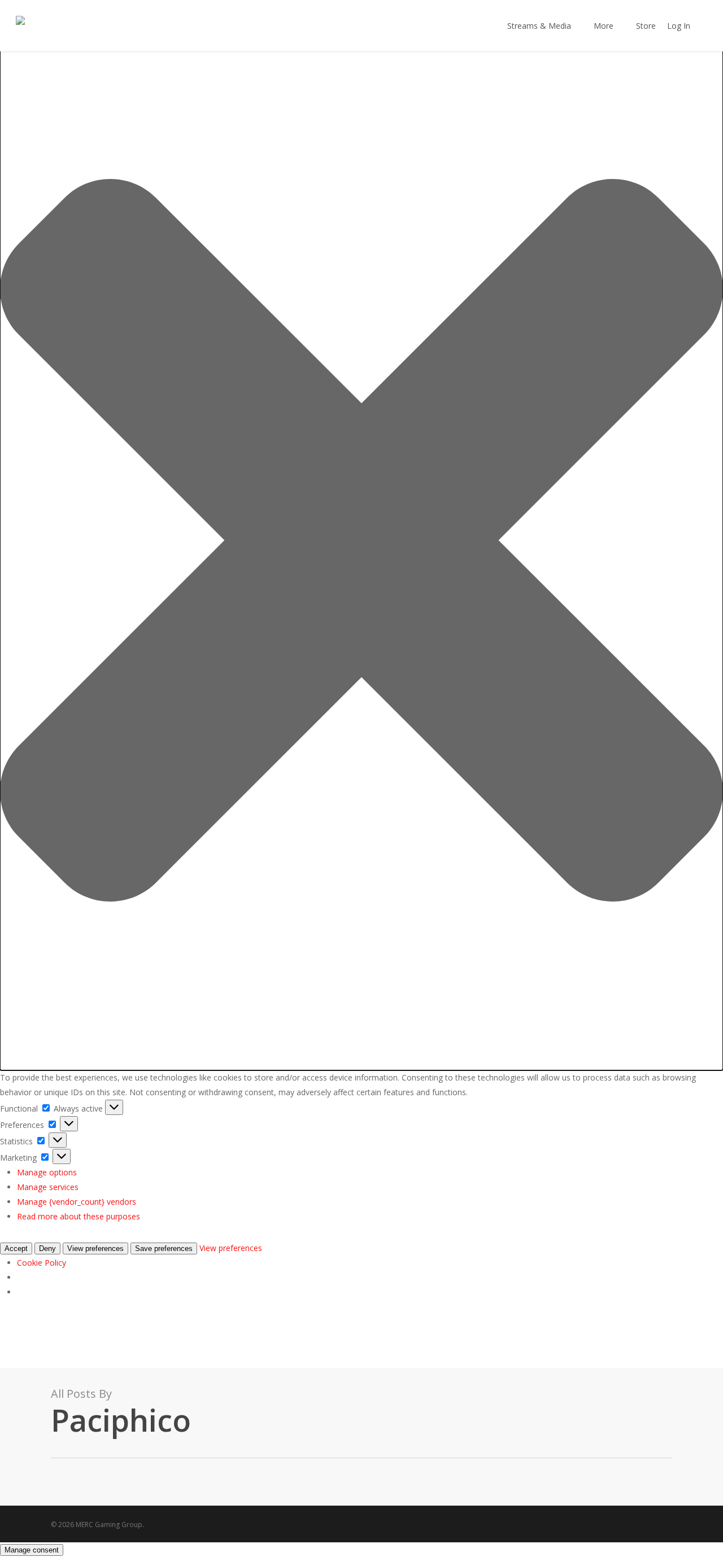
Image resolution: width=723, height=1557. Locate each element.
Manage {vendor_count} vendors (76, 1201)
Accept (16, 1248)
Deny (47, 1248)
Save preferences (164, 1248)
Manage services (48, 1187)
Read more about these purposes (78, 1216)
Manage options (47, 1172)
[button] (361, 542)
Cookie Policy (41, 1262)
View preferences (95, 1248)
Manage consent (32, 1550)
